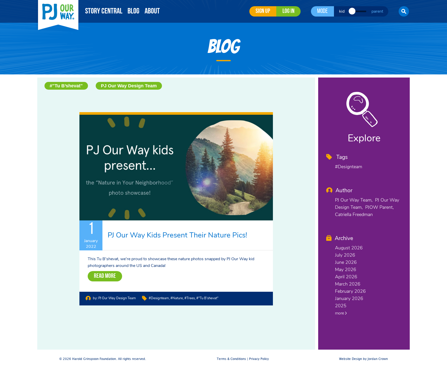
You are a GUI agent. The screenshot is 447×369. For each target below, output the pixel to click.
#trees (189, 298)
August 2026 (349, 248)
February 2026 (350, 291)
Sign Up (263, 11)
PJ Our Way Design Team (129, 85)
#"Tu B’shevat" (66, 85)
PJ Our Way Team (353, 200)
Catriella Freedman (354, 214)
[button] (404, 11)
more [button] (340, 313)
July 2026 (345, 255)
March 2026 (347, 284)
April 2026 (346, 277)
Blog (133, 11)
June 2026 (346, 262)
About (152, 11)
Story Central (103, 11)
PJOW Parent (379, 207)
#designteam (159, 298)
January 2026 (349, 298)
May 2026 (345, 269)
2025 (340, 306)
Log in (288, 11)
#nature (176, 298)
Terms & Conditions (231, 359)
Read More (105, 276)
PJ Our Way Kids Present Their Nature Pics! (177, 235)
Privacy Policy (259, 359)
